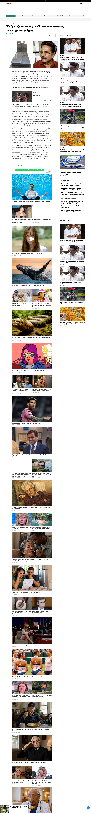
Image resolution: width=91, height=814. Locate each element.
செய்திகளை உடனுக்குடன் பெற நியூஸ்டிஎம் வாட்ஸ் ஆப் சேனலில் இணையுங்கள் (29, 169)
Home (7, 6)
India (56, 6)
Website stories (78, 6)
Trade (71, 6)
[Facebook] (43, 1)
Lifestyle (26, 6)
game (60, 6)
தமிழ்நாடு (12, 23)
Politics (20, 6)
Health (52, 6)
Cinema (32, 6)
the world (66, 6)
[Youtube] (47, 1)
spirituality (45, 6)
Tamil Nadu (14, 6)
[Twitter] (45, 1)
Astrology (38, 6)
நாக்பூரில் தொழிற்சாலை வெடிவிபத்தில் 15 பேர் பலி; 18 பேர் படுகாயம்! (33, 87)
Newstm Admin (11, 33)
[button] (84, 4)
